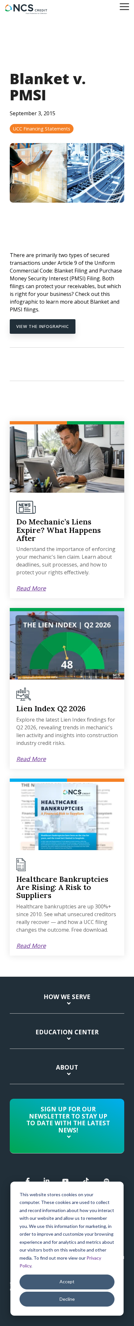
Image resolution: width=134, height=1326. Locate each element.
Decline (67, 1299)
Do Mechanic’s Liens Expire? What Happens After (58, 530)
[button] (124, 6)
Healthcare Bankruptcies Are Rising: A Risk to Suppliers (62, 887)
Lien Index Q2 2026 (51, 708)
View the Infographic (42, 326)
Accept (67, 1281)
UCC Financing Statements (41, 129)
